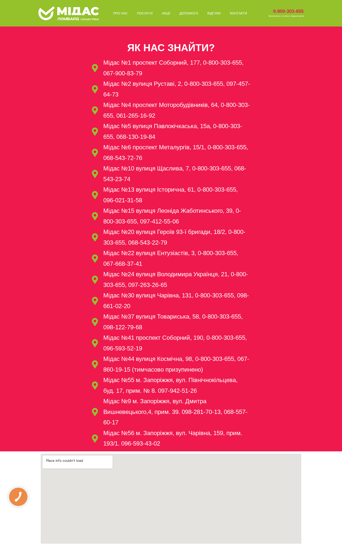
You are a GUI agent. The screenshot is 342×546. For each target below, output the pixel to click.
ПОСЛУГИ (145, 13)
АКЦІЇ (166, 13)
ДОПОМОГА (188, 13)
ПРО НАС (120, 13)
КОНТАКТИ (238, 13)
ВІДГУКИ (214, 13)
